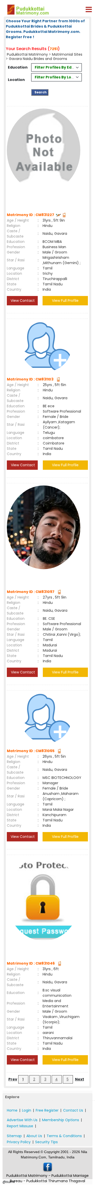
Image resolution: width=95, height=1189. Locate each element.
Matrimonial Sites (67, 54)
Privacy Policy (19, 1141)
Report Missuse (20, 1126)
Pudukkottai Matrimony (28, 54)
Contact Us (73, 1110)
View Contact (22, 300)
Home (12, 1110)
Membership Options (60, 1119)
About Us (34, 1135)
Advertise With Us (22, 1119)
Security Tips (46, 1141)
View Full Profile (65, 300)
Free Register (47, 1110)
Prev (12, 1079)
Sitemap (14, 1135)
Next (79, 1079)
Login (26, 1110)
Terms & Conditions (64, 1135)
